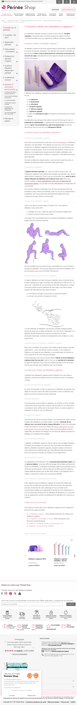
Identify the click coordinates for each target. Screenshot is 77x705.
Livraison (21, 617)
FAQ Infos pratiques (67, 643)
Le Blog (9, 625)
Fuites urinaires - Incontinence (10, 50)
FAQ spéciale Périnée (54, 645)
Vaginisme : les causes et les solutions (41, 526)
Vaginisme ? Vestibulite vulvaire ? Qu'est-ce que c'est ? (46, 523)
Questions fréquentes (39, 626)
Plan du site (65, 702)
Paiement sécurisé (51, 615)
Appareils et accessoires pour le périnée (10, 87)
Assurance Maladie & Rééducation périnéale (9, 69)
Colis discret (36, 615)
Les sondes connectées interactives (11, 96)
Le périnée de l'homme (9, 79)
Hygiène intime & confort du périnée (30, 14)
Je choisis (12, 695)
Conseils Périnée (25, 626)
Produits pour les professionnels (70, 14)
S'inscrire (71, 604)
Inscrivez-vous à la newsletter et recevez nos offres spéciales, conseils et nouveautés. (37, 601)
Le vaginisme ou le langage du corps (41, 519)
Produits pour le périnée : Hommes (42, 14)
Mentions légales (53, 702)
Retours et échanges (66, 615)
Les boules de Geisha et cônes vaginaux (10, 92)
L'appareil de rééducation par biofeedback (9, 108)
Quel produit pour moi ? (68, 9)
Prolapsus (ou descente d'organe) (9, 58)
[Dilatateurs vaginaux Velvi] (46, 75)
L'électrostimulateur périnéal (10, 103)
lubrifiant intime (34, 271)
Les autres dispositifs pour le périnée (10, 113)
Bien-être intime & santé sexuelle (19, 14)
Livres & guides (61, 14)
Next (74, 555)
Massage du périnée (9, 120)
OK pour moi (31, 695)
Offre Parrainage (70, 626)
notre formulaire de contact (60, 651)
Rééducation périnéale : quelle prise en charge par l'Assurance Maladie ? (23, 1)
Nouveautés (55, 9)
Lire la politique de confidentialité (12, 687)
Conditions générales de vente (36, 702)
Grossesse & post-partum (52, 14)
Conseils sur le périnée (9, 29)
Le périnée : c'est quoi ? (10, 36)
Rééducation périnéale (9, 43)
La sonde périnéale (10, 100)
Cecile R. (19, 651)
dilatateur (63, 142)
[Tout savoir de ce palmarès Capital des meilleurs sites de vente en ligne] (15, 666)
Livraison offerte (7, 615)
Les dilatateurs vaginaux (36, 514)
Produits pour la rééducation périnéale (7, 14)
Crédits (73, 702)
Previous (25, 555)
